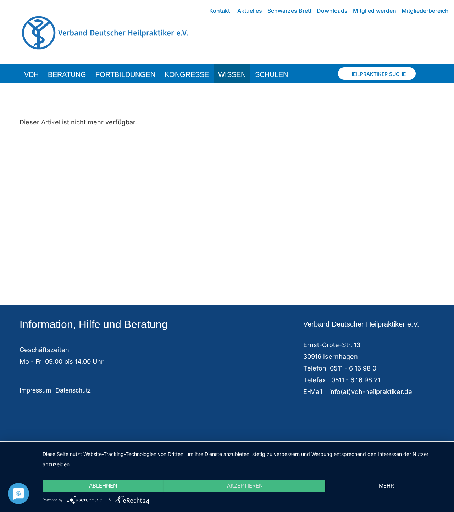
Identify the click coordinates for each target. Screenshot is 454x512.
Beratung (67, 74)
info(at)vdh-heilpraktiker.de (370, 391)
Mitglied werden (374, 10)
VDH (31, 74)
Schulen (271, 74)
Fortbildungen (125, 74)
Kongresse (187, 74)
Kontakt (219, 10)
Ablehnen (103, 485)
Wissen (232, 74)
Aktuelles (249, 10)
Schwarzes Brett (289, 10)
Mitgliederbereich (425, 10)
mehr (386, 485)
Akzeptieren (245, 485)
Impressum (35, 390)
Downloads (332, 10)
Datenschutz (73, 390)
